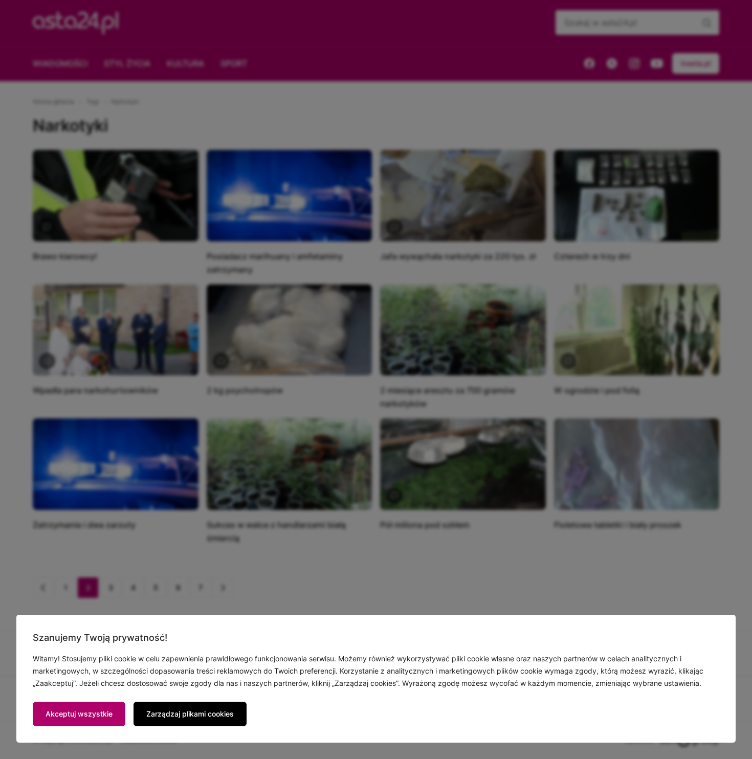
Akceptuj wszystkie (79, 713)
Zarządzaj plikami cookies (190, 713)
